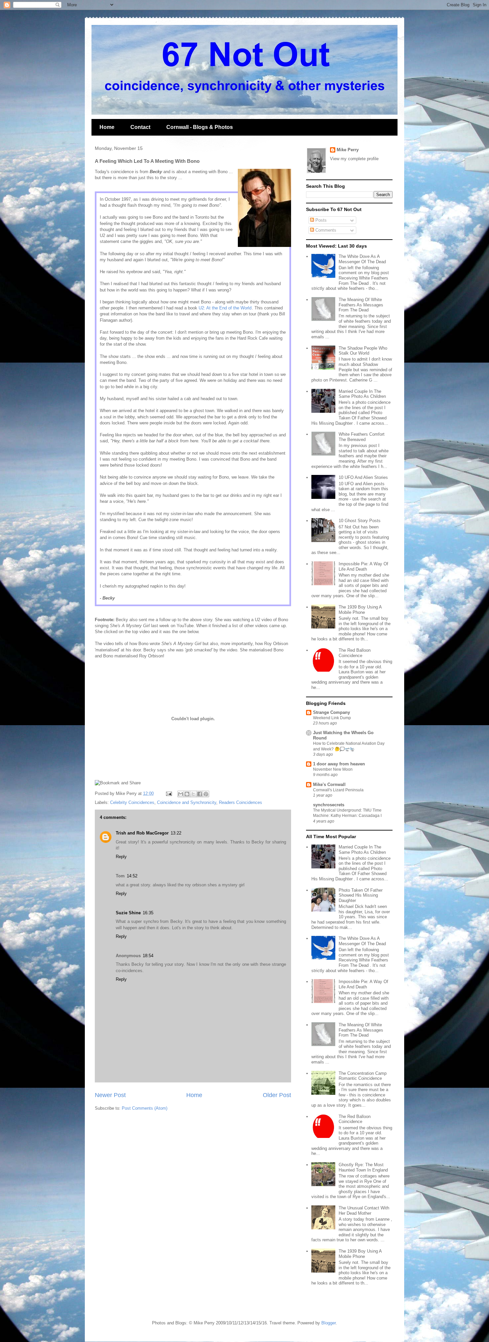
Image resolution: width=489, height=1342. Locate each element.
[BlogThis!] (187, 794)
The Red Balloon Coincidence (355, 653)
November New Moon (333, 769)
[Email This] (180, 794)
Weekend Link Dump (332, 718)
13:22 (176, 833)
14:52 (132, 875)
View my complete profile (354, 158)
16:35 (148, 912)
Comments (325, 230)
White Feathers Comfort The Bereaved (362, 437)
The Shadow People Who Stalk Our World (363, 351)
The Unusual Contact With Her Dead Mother (364, 1210)
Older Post (277, 1095)
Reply (121, 856)
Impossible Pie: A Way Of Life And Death (363, 566)
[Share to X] (193, 794)
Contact (140, 127)
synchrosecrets (328, 804)
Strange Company (331, 712)
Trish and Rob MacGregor (142, 833)
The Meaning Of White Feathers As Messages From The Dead (361, 304)
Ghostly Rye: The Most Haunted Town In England (363, 1167)
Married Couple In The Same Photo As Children (362, 394)
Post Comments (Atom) (144, 1108)
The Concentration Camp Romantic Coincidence (363, 1076)
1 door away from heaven (339, 763)
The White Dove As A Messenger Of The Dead (362, 259)
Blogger (328, 1322)
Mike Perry (348, 149)
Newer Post (110, 1095)
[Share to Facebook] (199, 794)
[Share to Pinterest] (206, 794)
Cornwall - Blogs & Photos (199, 127)
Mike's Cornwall (329, 784)
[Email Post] (168, 793)
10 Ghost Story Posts (360, 520)
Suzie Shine (128, 912)
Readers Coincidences (240, 802)
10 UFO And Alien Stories (363, 477)
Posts (320, 220)
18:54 (148, 955)
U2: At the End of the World (225, 307)
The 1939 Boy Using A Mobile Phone (360, 610)
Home (106, 127)
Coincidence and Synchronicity (186, 802)
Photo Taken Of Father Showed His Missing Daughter (361, 895)
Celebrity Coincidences (132, 802)
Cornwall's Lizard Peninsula (338, 790)
